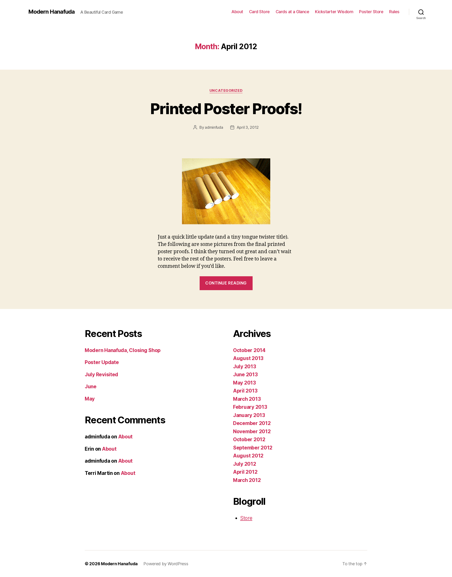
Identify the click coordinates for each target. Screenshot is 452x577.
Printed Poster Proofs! (226, 109)
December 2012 (252, 423)
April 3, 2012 (248, 127)
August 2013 (248, 358)
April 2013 (245, 391)
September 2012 (252, 448)
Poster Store (371, 11)
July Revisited (101, 374)
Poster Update (102, 362)
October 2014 (249, 350)
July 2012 (244, 464)
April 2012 (245, 472)
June (91, 386)
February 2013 (250, 407)
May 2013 (244, 383)
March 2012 (247, 480)
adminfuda (214, 127)
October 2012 (249, 439)
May (90, 399)
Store (246, 518)
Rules (394, 11)
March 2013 (247, 399)
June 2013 (245, 374)
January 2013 (249, 415)
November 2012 (252, 431)
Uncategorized (226, 90)
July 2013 (244, 366)
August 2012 (248, 456)
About (237, 11)
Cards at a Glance (292, 11)
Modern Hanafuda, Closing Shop (123, 350)
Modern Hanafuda (51, 12)
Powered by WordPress (165, 563)
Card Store (259, 11)
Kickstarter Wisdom (334, 11)
